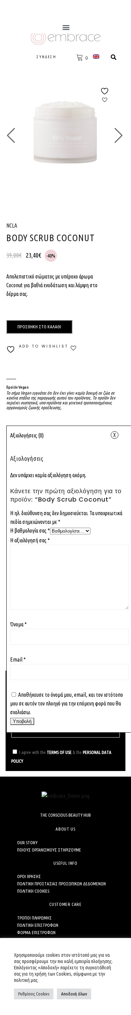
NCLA (11, 225)
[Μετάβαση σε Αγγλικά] (97, 56)
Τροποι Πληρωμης (34, 917)
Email (18, 659)
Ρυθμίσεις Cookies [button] (33, 993)
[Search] (113, 57)
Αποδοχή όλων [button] (74, 993)
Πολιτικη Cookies (33, 890)
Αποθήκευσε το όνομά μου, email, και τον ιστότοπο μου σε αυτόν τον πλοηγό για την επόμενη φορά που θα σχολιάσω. (66, 703)
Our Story (27, 842)
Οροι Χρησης (29, 876)
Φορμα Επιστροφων (36, 932)
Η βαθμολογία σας (30, 530)
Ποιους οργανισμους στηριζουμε (49, 849)
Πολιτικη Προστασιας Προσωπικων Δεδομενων (61, 883)
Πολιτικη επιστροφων (37, 925)
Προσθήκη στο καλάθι (39, 326)
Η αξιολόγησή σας (30, 540)
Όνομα (18, 624)
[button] (66, 27)
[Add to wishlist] (104, 95)
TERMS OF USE (59, 752)
